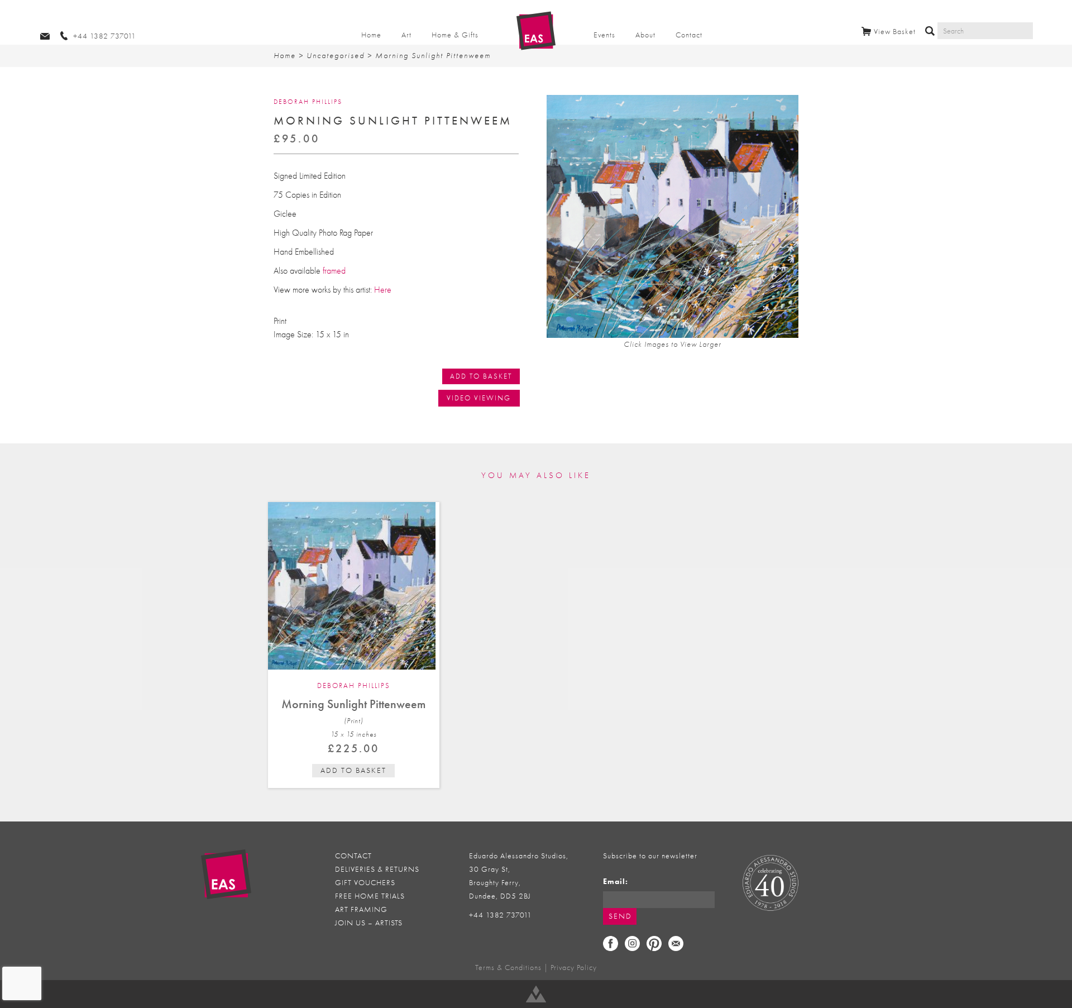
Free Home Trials (370, 896)
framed (334, 271)
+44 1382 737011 (500, 915)
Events (604, 35)
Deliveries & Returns (377, 869)
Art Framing (361, 909)
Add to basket (353, 770)
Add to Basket (481, 376)
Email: (615, 881)
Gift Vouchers (365, 882)
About (645, 35)
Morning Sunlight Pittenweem (353, 703)
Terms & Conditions (508, 967)
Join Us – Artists (369, 923)
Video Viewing (479, 398)
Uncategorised (336, 55)
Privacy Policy (574, 967)
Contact (689, 35)
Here (382, 290)
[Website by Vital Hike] (536, 994)
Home (371, 35)
